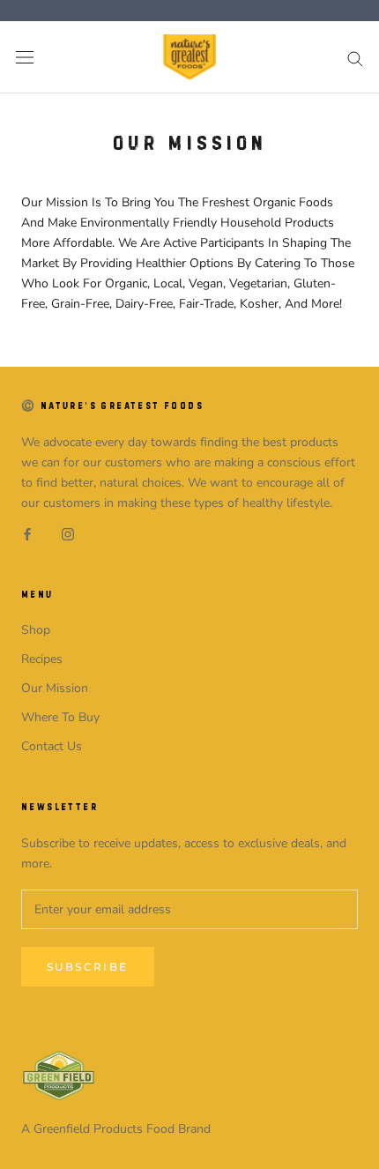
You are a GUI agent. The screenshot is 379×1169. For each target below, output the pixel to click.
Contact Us (51, 746)
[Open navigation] (24, 57)
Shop (35, 630)
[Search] (355, 57)
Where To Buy (60, 717)
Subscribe (88, 966)
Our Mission (54, 688)
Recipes (42, 659)
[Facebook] (27, 533)
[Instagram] (68, 533)
